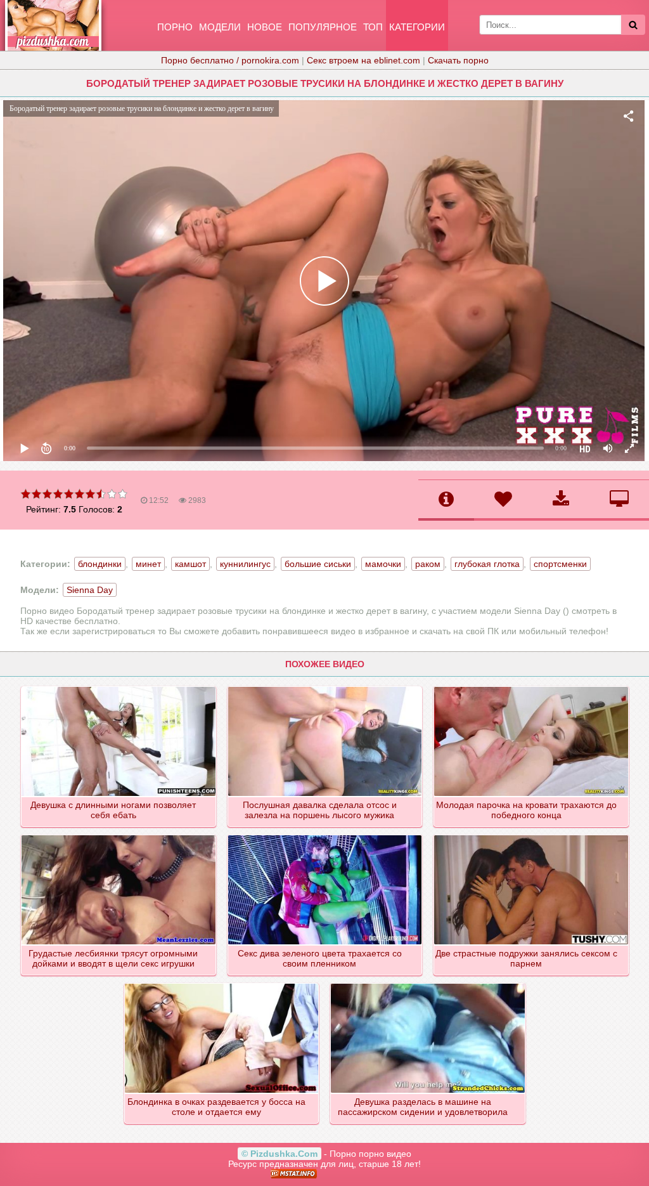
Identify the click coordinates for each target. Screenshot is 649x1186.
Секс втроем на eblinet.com (363, 60)
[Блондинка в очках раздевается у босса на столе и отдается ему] (222, 984)
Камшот (190, 564)
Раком (427, 564)
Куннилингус (245, 564)
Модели (220, 27)
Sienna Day (90, 590)
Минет (148, 564)
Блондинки (100, 564)
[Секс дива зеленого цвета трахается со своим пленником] (326, 836)
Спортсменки (560, 564)
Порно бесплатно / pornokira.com (230, 60)
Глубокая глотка (487, 564)
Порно (175, 27)
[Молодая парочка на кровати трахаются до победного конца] (532, 687)
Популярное (322, 27)
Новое (264, 27)
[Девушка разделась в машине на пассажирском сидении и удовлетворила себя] (428, 984)
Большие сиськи (318, 564)
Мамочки (383, 564)
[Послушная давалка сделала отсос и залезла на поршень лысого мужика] (326, 687)
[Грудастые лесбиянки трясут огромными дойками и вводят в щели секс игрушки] (119, 836)
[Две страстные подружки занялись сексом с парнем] (532, 836)
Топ (373, 27)
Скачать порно (458, 60)
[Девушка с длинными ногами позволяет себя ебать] (119, 687)
